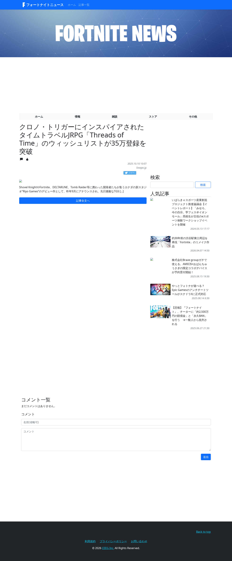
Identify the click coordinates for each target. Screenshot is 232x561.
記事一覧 (84, 5)
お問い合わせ (139, 541)
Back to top (203, 532)
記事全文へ (83, 200)
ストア (153, 116)
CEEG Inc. (108, 548)
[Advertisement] (116, 84)
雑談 (114, 116)
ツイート (132, 172)
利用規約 (90, 541)
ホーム (72, 5)
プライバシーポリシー (113, 541)
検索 (203, 185)
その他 (193, 116)
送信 (206, 457)
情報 (77, 116)
